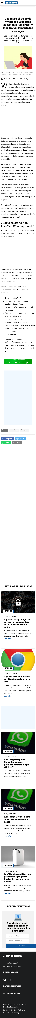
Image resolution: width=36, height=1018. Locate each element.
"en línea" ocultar (14, 430)
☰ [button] (2, 3)
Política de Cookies (9, 1010)
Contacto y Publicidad (13, 966)
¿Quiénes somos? (12, 963)
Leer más (7, 638)
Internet (8, 72)
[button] (7, 438)
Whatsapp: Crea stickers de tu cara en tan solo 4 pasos (17, 819)
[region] (18, 10)
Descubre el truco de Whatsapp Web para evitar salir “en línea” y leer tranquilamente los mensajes (18, 25)
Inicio (2, 72)
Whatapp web (24, 430)
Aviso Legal (16, 1013)
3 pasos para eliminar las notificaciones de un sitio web (17, 679)
